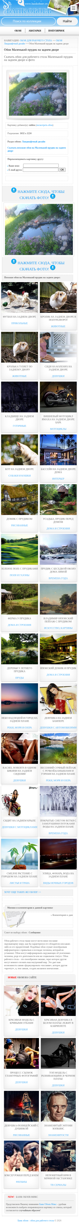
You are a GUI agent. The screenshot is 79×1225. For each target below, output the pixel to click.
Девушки (58, 376)
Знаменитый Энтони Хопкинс (58, 1127)
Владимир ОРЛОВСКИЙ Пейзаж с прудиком (58, 620)
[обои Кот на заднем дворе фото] (19, 449)
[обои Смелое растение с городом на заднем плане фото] (19, 854)
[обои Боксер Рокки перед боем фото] (21, 1156)
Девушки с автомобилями (58, 727)
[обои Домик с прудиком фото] (19, 499)
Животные (58, 326)
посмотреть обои (44, 125)
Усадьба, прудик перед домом (58, 520)
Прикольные (19, 323)
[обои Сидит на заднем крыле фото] (19, 801)
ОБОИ (18, 30)
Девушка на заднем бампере (58, 720)
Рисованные (19, 525)
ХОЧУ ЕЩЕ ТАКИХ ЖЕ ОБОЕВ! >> (22, 892)
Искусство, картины (58, 628)
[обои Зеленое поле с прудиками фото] (19, 549)
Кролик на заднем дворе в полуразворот (58, 318)
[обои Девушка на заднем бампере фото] (58, 698)
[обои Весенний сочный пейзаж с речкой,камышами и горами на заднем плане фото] (58, 748)
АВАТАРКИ (35, 30)
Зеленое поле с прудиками (19, 568)
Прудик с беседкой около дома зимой (58, 570)
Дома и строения (58, 528)
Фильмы (21, 1181)
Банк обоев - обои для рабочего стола (36, 1220)
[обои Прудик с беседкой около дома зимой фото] (58, 549)
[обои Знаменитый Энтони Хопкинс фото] (58, 1106)
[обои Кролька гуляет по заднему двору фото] (19, 347)
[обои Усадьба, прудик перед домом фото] (58, 499)
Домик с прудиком (19, 518)
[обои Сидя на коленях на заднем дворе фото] (58, 347)
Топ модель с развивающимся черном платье (58, 1075)
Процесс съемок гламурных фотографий (21, 1074)
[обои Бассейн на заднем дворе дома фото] (58, 449)
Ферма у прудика (19, 618)
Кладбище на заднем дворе (19, 418)
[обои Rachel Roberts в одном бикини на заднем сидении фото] (19, 748)
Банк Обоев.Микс (48, 1204)
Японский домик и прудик (58, 668)
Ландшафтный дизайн (33, 141)
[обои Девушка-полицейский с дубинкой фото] (21, 1106)
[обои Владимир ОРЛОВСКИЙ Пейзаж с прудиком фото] (58, 599)
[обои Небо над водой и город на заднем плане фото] (19, 698)
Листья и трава (20, 883)
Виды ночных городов (58, 883)
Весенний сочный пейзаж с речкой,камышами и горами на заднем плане (58, 770)
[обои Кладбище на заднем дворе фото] (19, 397)
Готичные (19, 425)
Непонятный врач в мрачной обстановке (58, 1177)
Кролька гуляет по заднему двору (19, 368)
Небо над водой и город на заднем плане (19, 720)
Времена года (58, 578)
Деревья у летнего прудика (19, 670)
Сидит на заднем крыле (19, 820)
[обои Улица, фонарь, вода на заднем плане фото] (58, 854)
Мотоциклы (58, 429)
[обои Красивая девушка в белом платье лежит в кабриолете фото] (58, 1000)
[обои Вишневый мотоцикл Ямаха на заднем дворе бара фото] (58, 397)
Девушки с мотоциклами (19, 827)
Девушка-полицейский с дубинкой (21, 1127)
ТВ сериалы (58, 1184)
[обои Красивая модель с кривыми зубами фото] (21, 1000)
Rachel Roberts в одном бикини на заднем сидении (19, 770)
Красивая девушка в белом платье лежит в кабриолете (58, 1022)
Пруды (19, 677)
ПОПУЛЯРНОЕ (56, 30)
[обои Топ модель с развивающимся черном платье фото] (58, 1053)
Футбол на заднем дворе (19, 316)
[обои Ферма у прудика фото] (19, 599)
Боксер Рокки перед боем (21, 1175)
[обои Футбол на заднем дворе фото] (19, 297)
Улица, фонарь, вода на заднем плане (58, 875)
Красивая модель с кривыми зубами (21, 1021)
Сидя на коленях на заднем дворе (58, 368)
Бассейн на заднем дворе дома (58, 471)
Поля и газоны (19, 575)
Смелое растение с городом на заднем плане (19, 875)
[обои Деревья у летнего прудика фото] (19, 649)
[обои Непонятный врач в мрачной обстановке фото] (58, 1156)
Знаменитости (58, 1135)
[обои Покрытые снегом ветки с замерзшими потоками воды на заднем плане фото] (58, 801)
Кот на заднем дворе (19, 469)
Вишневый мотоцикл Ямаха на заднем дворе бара (58, 419)
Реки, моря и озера (19, 727)
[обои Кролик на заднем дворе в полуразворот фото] (58, 297)
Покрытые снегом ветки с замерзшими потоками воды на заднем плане (58, 823)
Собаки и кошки (19, 475)
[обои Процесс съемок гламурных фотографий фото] (21, 1053)
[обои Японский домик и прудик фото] (58, 649)
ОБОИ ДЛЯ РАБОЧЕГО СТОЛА (36, 40)
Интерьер (58, 478)
